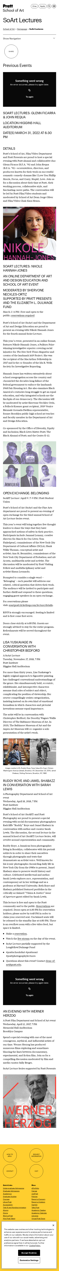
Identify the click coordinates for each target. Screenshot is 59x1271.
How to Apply (10, 1155)
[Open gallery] (29, 233)
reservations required (23, 315)
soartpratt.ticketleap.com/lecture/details (31, 605)
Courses (6, 1199)
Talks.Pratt (35, 1207)
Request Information (36, 1155)
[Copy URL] (29, 90)
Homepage (22, 29)
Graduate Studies (9, 1196)
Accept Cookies (29, 1253)
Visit (36, 1171)
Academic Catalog (39, 1210)
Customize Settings (29, 1260)
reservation (20, 933)
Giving (5, 1213)
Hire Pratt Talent (9, 1218)
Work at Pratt (8, 1216)
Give (34, 6)
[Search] (49, 6)
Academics (7, 1194)
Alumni (5, 1210)
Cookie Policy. (35, 1245)
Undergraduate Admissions (13, 1188)
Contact (9, 1171)
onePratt (35, 1194)
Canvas (34, 1191)
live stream (24, 938)
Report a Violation (38, 1202)
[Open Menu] (54, 6)
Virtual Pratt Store (38, 1218)
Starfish (34, 1205)
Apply (42, 6)
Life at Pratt (7, 1202)
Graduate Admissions (11, 1191)
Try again (29, 97)
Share (11, 51)
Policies (34, 1196)
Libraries (35, 1216)
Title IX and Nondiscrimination (14, 1207)
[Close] (53, 1225)
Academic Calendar (39, 1213)
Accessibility (8, 1205)
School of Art (13, 10)
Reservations (43, 906)
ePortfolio (35, 1188)
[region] (29, 1245)
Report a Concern (38, 1199)
